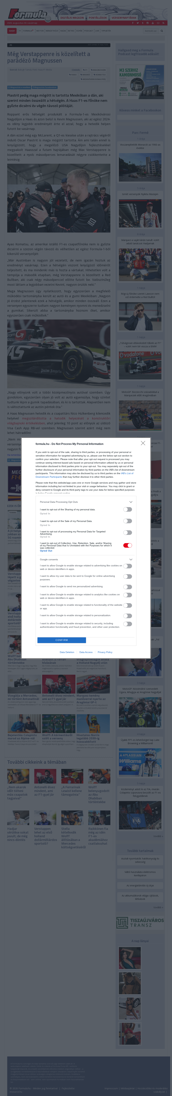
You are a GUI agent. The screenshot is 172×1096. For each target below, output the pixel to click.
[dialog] (86, 548)
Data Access (86, 652)
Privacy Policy (105, 652)
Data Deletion (67, 652)
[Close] (144, 444)
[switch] (127, 509)
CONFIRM (62, 640)
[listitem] (86, 502)
